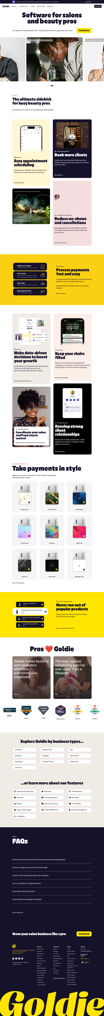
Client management (41, 968)
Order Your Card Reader (18, 583)
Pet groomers (56, 965)
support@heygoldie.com (86, 951)
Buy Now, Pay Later (41, 961)
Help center (83, 949)
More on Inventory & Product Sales (65, 628)
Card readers (40, 958)
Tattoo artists (56, 970)
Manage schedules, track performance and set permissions (30, 442)
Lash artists (56, 953)
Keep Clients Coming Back (61, 377)
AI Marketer (39, 980)
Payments (39, 956)
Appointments (40, 949)
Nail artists (55, 961)
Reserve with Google (41, 970)
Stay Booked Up (58, 175)
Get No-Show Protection (61, 242)
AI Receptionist (40, 982)
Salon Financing (40, 975)
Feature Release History (59, 978)
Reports (39, 965)
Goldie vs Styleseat (71, 977)
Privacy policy (70, 961)
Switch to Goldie (41, 6)
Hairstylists (55, 951)
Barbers (55, 949)
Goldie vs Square (71, 979)
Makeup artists (56, 956)
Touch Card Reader (41, 984)
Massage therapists (57, 958)
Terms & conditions (71, 958)
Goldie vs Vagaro (71, 975)
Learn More (88, 1)
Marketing (39, 963)
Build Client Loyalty (60, 451)
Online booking (40, 953)
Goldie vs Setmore (71, 982)
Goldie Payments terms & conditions (72, 966)
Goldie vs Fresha (71, 970)
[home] (6, 6)
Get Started (98, 6)
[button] (15, 6)
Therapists (55, 972)
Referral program (71, 953)
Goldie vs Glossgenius (72, 972)
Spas (54, 968)
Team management (41, 972)
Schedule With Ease (19, 182)
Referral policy (70, 963)
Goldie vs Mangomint (72, 984)
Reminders (39, 951)
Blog (68, 956)
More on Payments (61, 293)
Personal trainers (57, 963)
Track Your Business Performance (22, 381)
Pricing (68, 949)
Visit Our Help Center (17, 912)
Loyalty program (40, 977)
